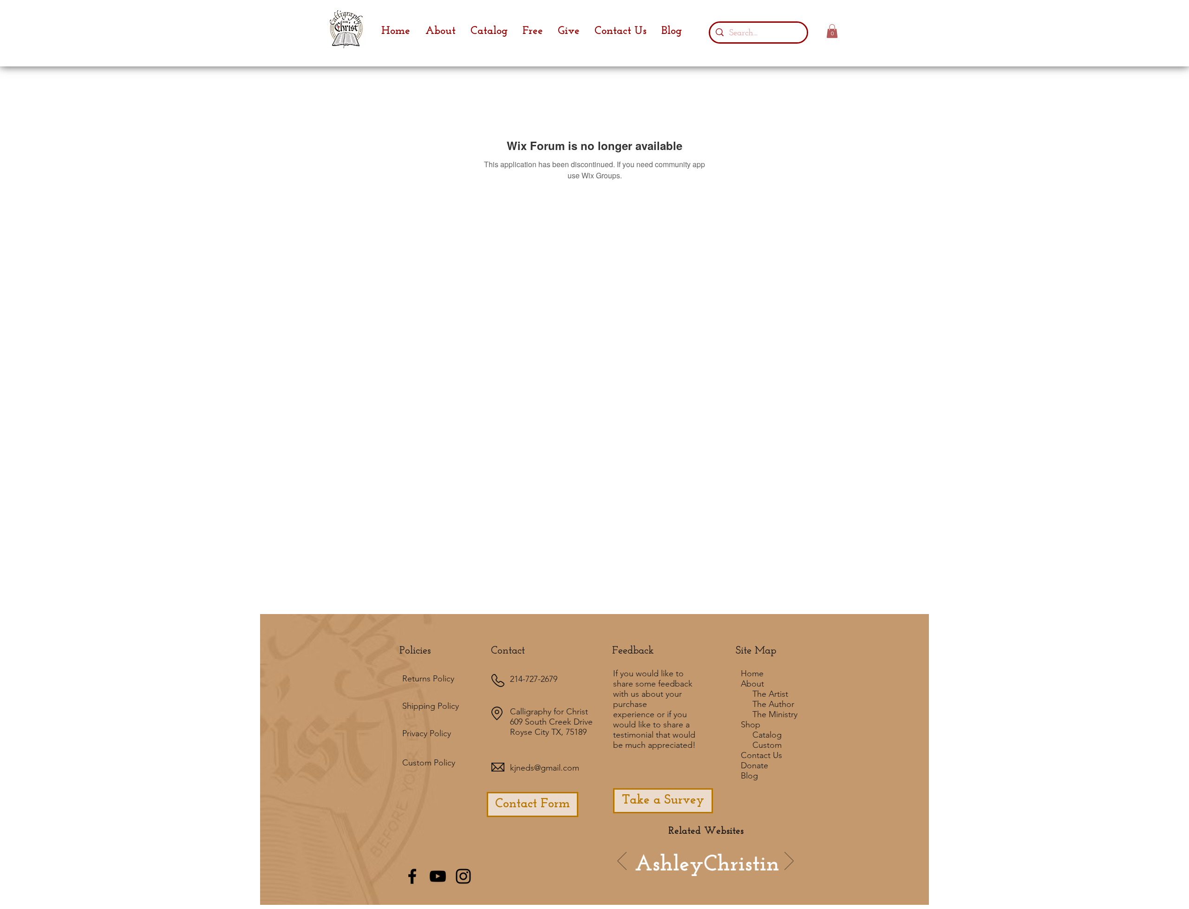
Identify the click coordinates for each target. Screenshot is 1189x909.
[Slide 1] (660, 874)
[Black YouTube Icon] (438, 876)
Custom (767, 745)
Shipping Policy (430, 706)
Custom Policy (428, 763)
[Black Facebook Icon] (412, 876)
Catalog (767, 735)
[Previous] (622, 861)
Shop (750, 724)
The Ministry (774, 714)
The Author (773, 704)
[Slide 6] (673, 874)
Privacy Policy (426, 733)
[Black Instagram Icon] (463, 876)
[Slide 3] (725, 874)
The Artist (770, 694)
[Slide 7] (685, 874)
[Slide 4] (713, 874)
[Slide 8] (750, 874)
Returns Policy (428, 679)
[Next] (789, 861)
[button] (832, 31)
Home (752, 673)
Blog (749, 776)
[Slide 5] (738, 874)
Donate (754, 765)
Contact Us (761, 755)
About (752, 684)
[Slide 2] (699, 874)
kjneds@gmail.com (544, 768)
